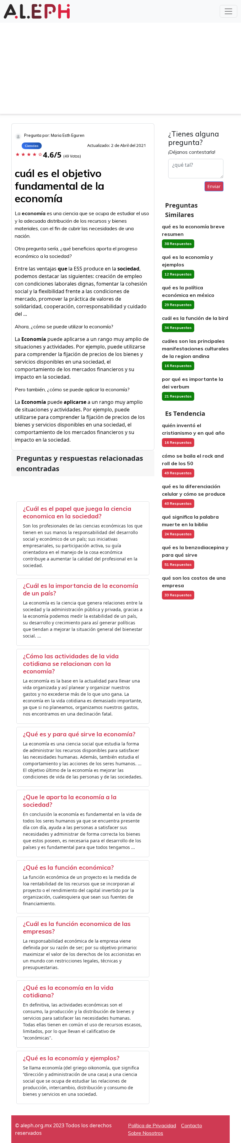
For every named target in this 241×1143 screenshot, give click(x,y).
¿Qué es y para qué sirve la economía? (79, 734)
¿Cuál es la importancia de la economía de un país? (80, 589)
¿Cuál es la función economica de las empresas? (77, 927)
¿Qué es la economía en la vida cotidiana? (68, 991)
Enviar (214, 186)
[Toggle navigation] (228, 11)
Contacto (191, 1125)
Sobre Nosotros (145, 1133)
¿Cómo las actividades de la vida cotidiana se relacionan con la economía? (71, 663)
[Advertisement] (120, 70)
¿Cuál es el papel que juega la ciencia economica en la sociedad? (77, 512)
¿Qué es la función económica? (68, 867)
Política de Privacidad (152, 1125)
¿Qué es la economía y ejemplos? (71, 1058)
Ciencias (32, 146)
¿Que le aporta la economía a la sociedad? (69, 800)
